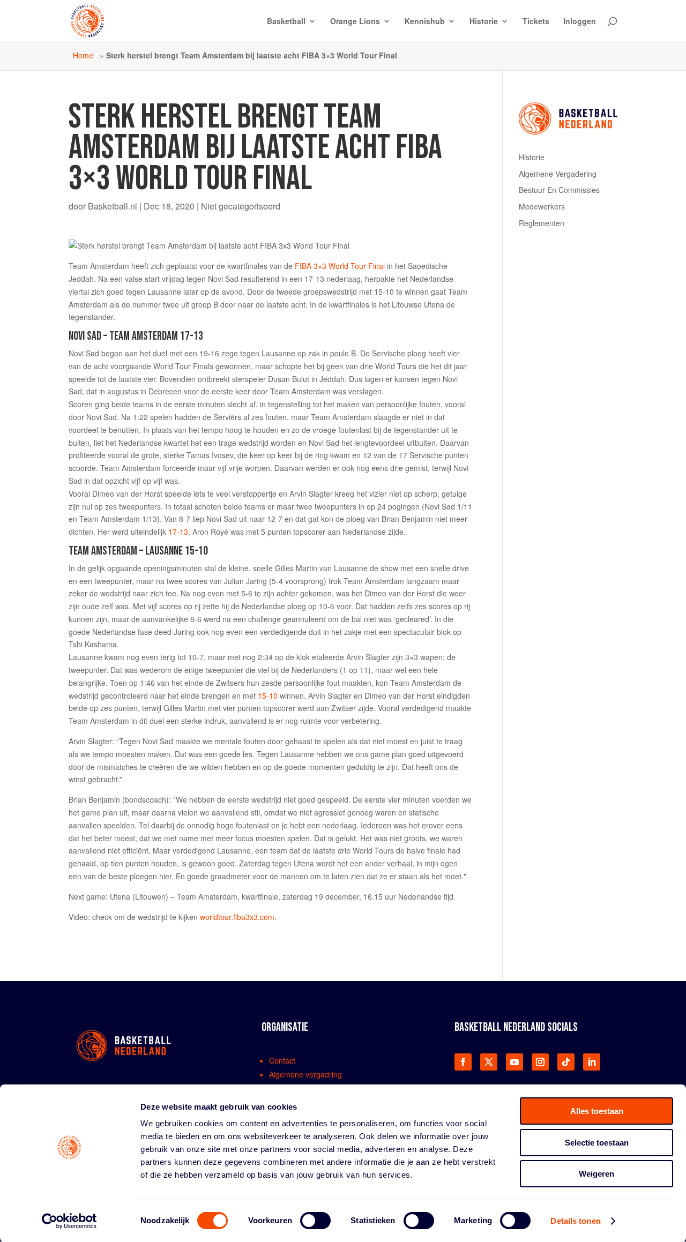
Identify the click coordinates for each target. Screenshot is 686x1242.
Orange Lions (355, 21)
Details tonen (575, 1220)
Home (83, 55)
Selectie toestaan (597, 1142)
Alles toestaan (596, 1111)
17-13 (178, 531)
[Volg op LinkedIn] (591, 1062)
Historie (483, 21)
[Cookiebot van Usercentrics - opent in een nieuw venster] (69, 1221)
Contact (282, 1060)
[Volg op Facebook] (463, 1062)
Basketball (286, 21)
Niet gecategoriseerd (240, 206)
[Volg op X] (488, 1062)
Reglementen (541, 223)
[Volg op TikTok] (566, 1062)
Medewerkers (542, 206)
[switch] (315, 1220)
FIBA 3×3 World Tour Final (340, 265)
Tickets (536, 21)
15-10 (268, 695)
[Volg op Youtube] (514, 1062)
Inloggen (579, 21)
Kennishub (425, 21)
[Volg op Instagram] (540, 1062)
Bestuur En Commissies (559, 189)
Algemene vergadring (305, 1074)
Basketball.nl (112, 206)
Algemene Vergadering (557, 173)
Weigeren (596, 1173)
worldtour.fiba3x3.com (237, 916)
